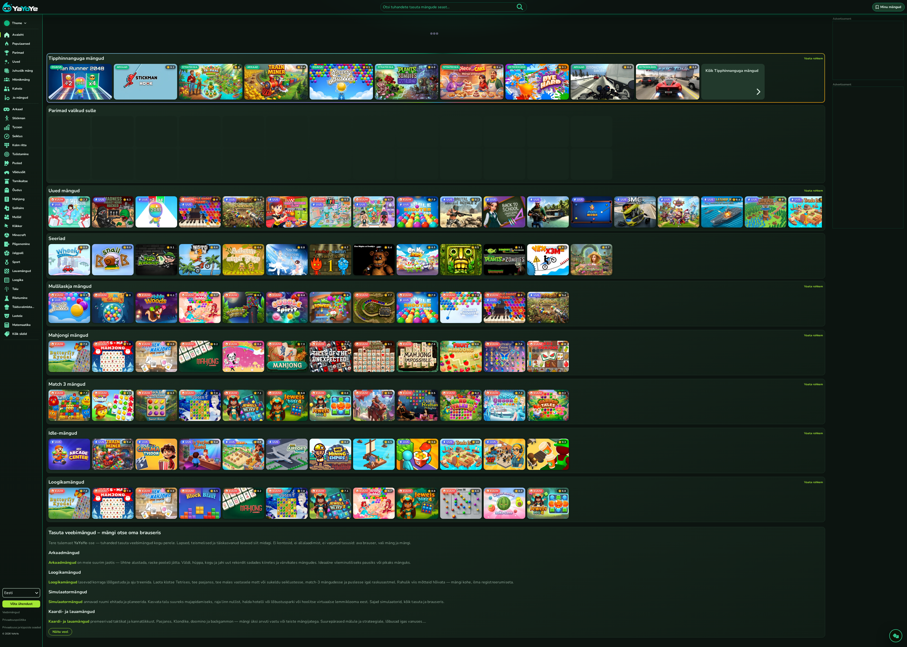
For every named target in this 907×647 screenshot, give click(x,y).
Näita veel (60, 632)
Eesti (8, 592)
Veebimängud (11, 612)
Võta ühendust (21, 604)
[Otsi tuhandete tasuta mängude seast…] (520, 7)
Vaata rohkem (813, 58)
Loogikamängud (62, 582)
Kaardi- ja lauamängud (68, 621)
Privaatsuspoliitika (14, 620)
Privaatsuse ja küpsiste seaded (21, 627)
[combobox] (453, 7)
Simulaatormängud (65, 601)
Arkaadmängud (62, 562)
